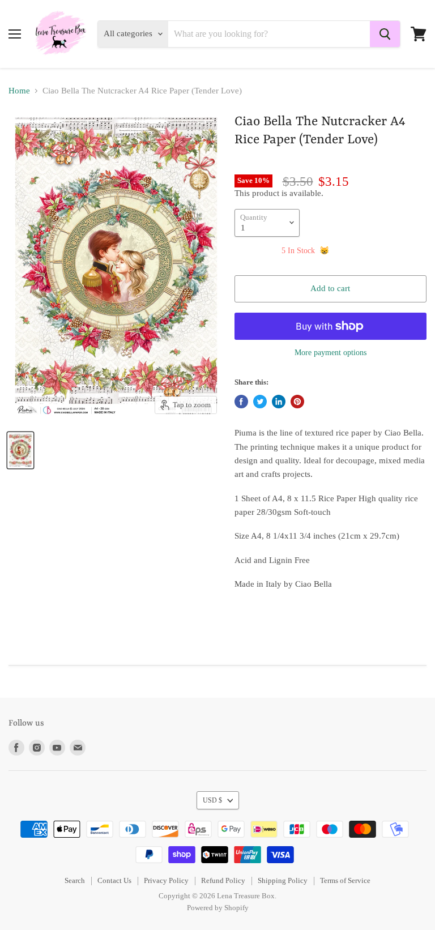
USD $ (212, 800)
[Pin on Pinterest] (297, 401)
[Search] (385, 34)
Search (75, 880)
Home (19, 90)
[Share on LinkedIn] (278, 401)
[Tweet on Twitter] (260, 401)
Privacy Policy (166, 880)
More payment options (330, 352)
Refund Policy (223, 880)
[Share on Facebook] (241, 401)
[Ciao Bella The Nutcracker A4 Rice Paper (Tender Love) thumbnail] (20, 450)
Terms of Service (345, 880)
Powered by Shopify (218, 907)
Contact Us (114, 880)
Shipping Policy (283, 880)
